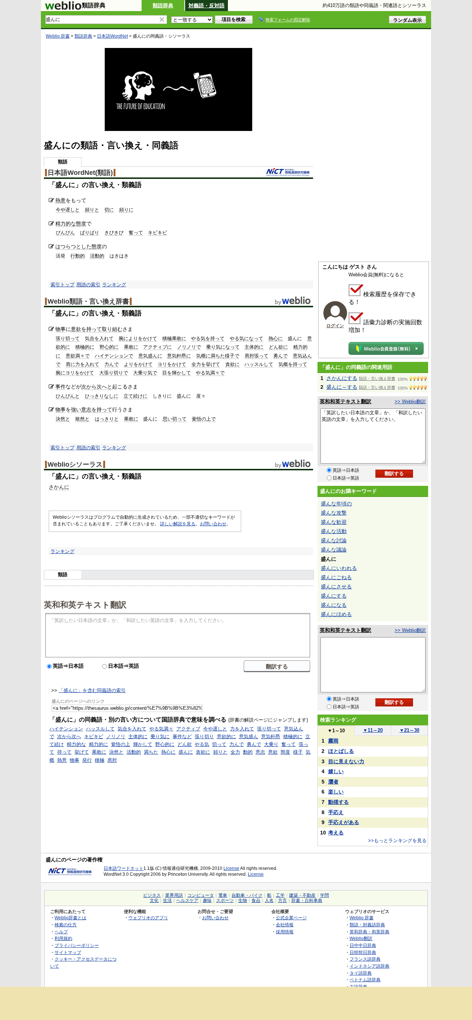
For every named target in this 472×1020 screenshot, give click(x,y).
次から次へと (96, 387)
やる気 (202, 744)
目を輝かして (176, 373)
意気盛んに (150, 356)
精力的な (65, 224)
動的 (248, 752)
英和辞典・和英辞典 (369, 931)
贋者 (333, 782)
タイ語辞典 (361, 973)
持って (64, 752)
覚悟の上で (204, 419)
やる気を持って (208, 338)
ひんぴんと (68, 396)
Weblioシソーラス (75, 464)
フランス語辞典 (365, 959)
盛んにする (334, 596)
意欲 (273, 752)
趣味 (207, 900)
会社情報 (285, 924)
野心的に (109, 347)
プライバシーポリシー (77, 945)
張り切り (204, 736)
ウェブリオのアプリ (148, 917)
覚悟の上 (120, 744)
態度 (81, 224)
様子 (298, 752)
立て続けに (136, 396)
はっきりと (107, 419)
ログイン (335, 325)
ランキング (114, 284)
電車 (222, 895)
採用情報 (285, 931)
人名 (269, 900)
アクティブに (157, 347)
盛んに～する (341, 387)
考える (336, 833)
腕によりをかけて (138, 338)
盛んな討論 (334, 540)
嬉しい (336, 771)
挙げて (81, 752)
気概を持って (292, 364)
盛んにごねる (336, 577)
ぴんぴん (65, 232)
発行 (87, 760)
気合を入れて (99, 338)
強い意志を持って (91, 409)
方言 (282, 900)
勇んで (280, 356)
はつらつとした (73, 246)
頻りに (126, 209)
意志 (260, 752)
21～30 (409, 730)
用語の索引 (88, 284)
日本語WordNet (112, 36)
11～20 (373, 730)
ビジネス (152, 895)
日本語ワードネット (123, 868)
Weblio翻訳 (361, 938)
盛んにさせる (336, 586)
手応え (336, 812)
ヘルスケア (187, 900)
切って (179, 419)
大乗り (271, 744)
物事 (60, 329)
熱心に (275, 338)
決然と (63, 419)
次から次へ (69, 736)
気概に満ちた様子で (217, 356)
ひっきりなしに (101, 396)
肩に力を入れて (82, 364)
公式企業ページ (291, 917)
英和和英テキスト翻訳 (85, 604)
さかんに (59, 487)
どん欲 (184, 744)
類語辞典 (163, 5)
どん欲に (278, 347)
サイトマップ (68, 952)
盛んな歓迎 (334, 522)
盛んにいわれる (339, 568)
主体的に (254, 347)
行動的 (77, 256)
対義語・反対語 (206, 5)
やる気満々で (210, 373)
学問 (324, 895)
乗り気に (160, 736)
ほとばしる (341, 751)
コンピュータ (200, 895)
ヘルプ (61, 931)
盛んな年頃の (336, 503)
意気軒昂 (270, 736)
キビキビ (157, 232)
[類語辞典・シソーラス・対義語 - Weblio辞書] (63, 8)
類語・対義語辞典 (367, 924)
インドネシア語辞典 (369, 966)
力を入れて (242, 729)
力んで (111, 364)
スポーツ (225, 900)
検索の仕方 (66, 924)
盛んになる (334, 605)
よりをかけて (138, 364)
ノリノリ (115, 736)
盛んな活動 (334, 531)
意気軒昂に (179, 356)
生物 (242, 900)
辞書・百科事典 (306, 900)
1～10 (336, 730)
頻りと (92, 209)
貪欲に (232, 364)
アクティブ (188, 729)
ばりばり (89, 232)
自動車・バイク (247, 895)
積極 (99, 760)
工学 (280, 895)
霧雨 (333, 741)
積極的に (84, 347)
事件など (182, 736)
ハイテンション (66, 729)
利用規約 (63, 938)
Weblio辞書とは (70, 917)
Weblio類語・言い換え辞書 (88, 301)
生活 (167, 900)
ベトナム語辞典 (365, 979)
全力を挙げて (205, 364)
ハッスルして (258, 364)
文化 (154, 900)
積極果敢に (174, 338)
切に (109, 209)
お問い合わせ (213, 524)
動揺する (338, 802)
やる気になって (246, 338)
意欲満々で (78, 356)
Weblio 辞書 (58, 36)
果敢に (131, 347)
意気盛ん (248, 736)
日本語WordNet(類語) (80, 172)
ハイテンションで (114, 356)
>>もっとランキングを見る (397, 840)
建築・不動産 (302, 895)
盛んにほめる (336, 614)
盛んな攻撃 (334, 513)
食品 (255, 900)
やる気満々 (161, 729)
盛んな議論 (334, 550)
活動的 (97, 256)
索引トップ (62, 284)
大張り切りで (113, 373)
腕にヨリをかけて (75, 373)
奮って (136, 232)
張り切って (68, 338)
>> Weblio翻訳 (410, 401)
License (231, 868)
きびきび (114, 232)
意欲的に (226, 736)
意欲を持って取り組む (96, 329)
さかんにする (341, 378)
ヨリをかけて (171, 364)
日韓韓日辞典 (363, 952)
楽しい (336, 792)
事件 (60, 387)
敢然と (82, 419)
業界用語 (174, 895)
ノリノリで (189, 347)
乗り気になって (223, 347)
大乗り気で (145, 373)
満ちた (151, 752)
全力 (235, 752)
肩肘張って (256, 356)
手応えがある (343, 822)
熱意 (60, 200)
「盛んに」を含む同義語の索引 (92, 690)
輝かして (142, 744)
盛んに (185, 752)
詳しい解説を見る (177, 524)
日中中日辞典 (363, 945)
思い (167, 419)
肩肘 (112, 760)
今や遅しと (68, 209)
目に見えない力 (346, 761)
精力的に (98, 744)
